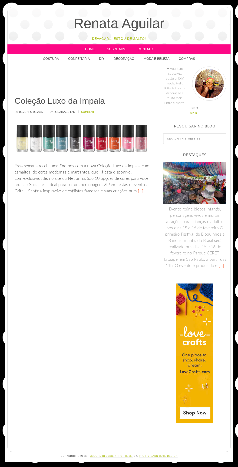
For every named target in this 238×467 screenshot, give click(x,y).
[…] (140, 191)
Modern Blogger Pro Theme (111, 456)
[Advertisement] (98, 80)
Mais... (195, 113)
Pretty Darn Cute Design (158, 456)
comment (87, 111)
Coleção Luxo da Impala (60, 101)
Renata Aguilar (119, 23)
